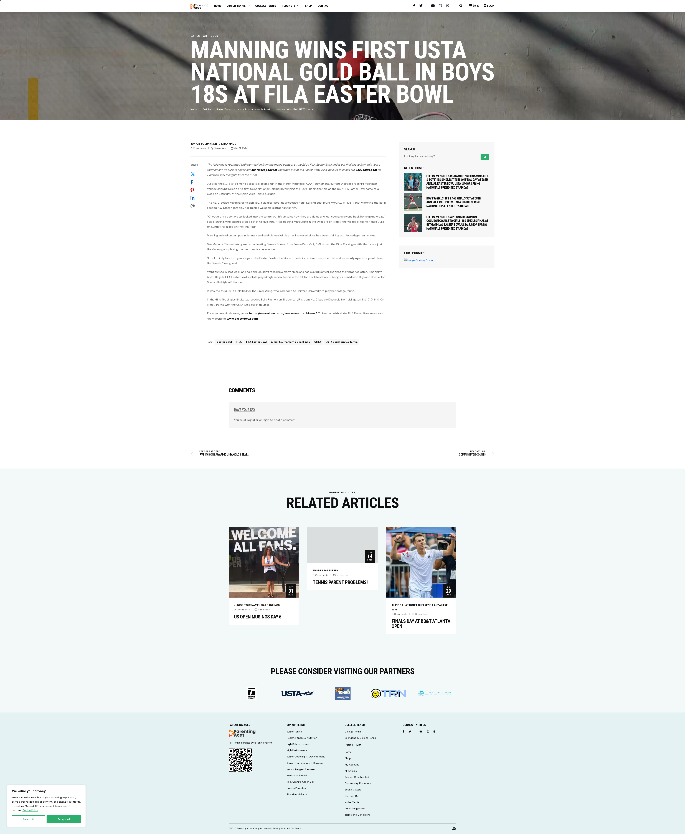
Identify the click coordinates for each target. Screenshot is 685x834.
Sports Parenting (325, 570)
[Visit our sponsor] (262, 693)
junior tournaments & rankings (290, 341)
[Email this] (195, 206)
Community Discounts (358, 783)
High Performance (297, 750)
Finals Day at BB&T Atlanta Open (421, 624)
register (252, 420)
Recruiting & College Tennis (360, 737)
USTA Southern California (341, 341)
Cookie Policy (30, 810)
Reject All (28, 819)
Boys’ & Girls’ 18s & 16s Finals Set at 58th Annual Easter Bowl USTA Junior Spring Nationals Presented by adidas (453, 202)
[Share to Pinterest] (195, 190)
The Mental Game (297, 794)
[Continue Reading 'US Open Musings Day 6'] (264, 562)
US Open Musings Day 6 (257, 616)
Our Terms (296, 828)
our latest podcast (264, 170)
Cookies (285, 828)
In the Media (352, 802)
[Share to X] (195, 174)
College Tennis (353, 731)
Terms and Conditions (358, 814)
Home (194, 109)
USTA (317, 341)
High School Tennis (298, 744)
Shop (348, 758)
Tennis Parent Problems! (340, 582)
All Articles (351, 770)
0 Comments (198, 148)
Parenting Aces (244, 828)
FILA (239, 341)
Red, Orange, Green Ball (300, 781)
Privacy (276, 828)
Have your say (244, 410)
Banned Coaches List (357, 777)
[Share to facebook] (195, 182)
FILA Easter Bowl (256, 341)
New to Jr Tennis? (297, 775)
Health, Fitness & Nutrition (302, 737)
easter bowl (224, 341)
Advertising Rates (355, 808)
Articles (207, 109)
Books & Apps (353, 789)
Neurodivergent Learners (301, 769)
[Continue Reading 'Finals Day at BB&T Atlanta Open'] (421, 562)
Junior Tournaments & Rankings (213, 143)
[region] (46, 806)
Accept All (64, 819)
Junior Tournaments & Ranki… (254, 109)
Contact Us (351, 796)
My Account (352, 764)
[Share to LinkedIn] (195, 198)
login (266, 420)
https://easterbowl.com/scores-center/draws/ (283, 313)
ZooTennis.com (366, 170)
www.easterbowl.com (242, 318)
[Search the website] (461, 5)
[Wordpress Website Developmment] (454, 828)
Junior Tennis (224, 109)
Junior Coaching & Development (306, 756)
